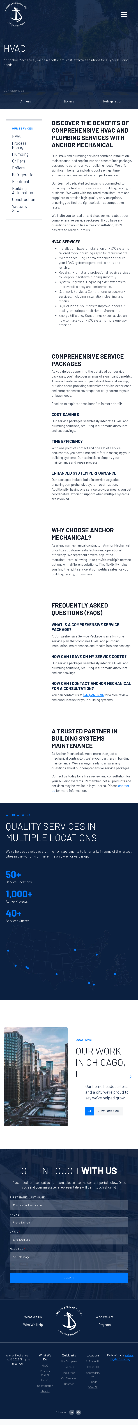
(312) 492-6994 (93, 695)
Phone (16, 1214)
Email (15, 1231)
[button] (130, 1076)
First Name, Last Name (28, 1197)
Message (18, 1248)
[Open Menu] (124, 14)
